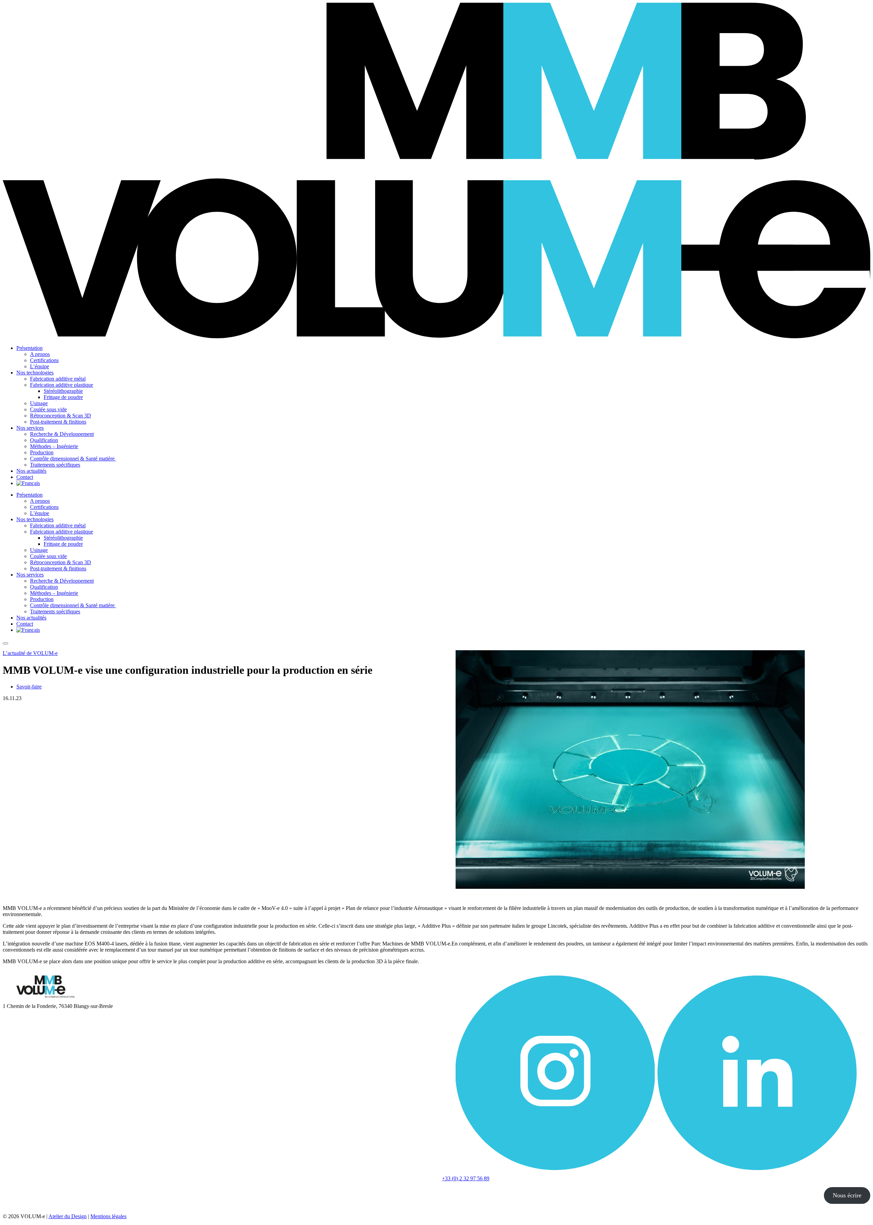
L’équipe (39, 366)
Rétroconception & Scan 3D (60, 415)
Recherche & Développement (62, 434)
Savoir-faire (29, 686)
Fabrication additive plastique (61, 385)
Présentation (29, 348)
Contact (24, 477)
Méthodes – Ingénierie (54, 446)
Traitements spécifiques (55, 465)
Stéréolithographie (63, 391)
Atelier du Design (67, 1216)
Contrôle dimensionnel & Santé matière (73, 458)
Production (42, 452)
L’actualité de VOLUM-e (30, 653)
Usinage (39, 403)
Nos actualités (31, 471)
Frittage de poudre (63, 397)
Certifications (44, 360)
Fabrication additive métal (58, 379)
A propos (40, 354)
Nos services (30, 428)
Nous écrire (847, 1195)
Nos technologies (35, 372)
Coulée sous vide (48, 409)
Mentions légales (108, 1216)
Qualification (44, 440)
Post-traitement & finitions (58, 422)
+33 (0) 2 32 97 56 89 (465, 1178)
